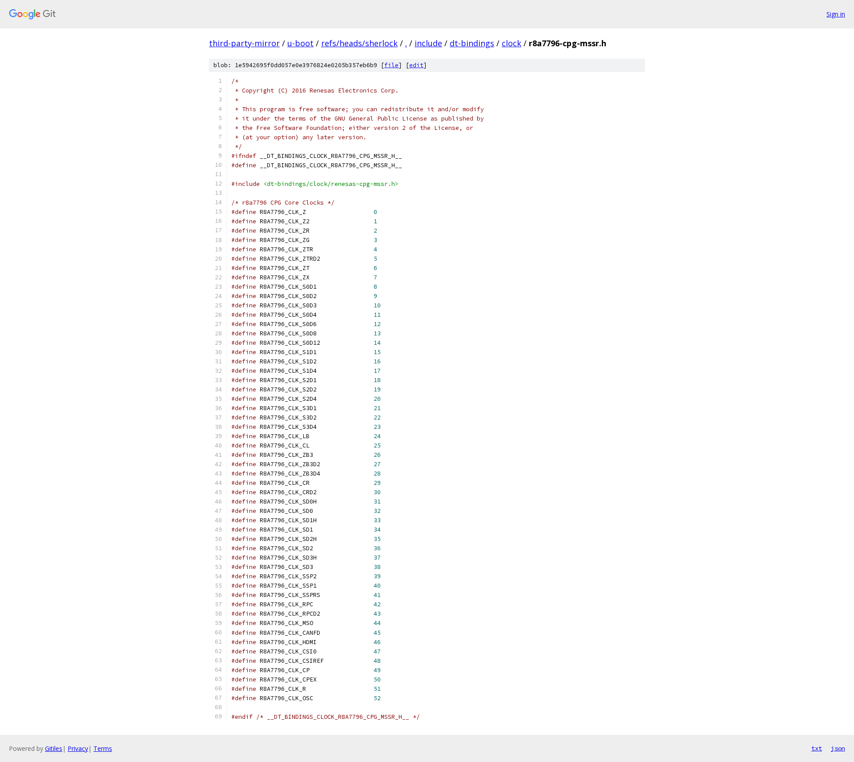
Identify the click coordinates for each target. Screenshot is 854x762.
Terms (102, 748)
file (391, 65)
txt (816, 748)
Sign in (835, 14)
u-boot (300, 43)
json (838, 748)
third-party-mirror (244, 43)
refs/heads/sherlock (359, 43)
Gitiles (53, 748)
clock (511, 43)
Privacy (78, 748)
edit (416, 65)
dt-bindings (472, 43)
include (428, 43)
